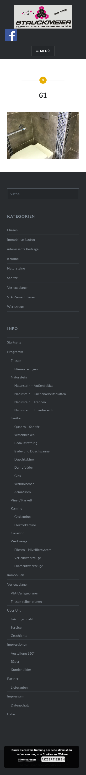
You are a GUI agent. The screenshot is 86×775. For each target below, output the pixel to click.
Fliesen (12, 230)
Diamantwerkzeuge (28, 566)
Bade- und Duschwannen (32, 451)
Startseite (14, 342)
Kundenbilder (21, 669)
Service (16, 627)
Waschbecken (24, 435)
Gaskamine (22, 517)
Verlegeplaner (17, 287)
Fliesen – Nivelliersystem (32, 550)
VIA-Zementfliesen (21, 297)
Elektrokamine (25, 525)
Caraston (17, 533)
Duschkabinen (25, 459)
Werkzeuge (15, 306)
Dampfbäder (23, 467)
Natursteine (16, 268)
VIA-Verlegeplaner (24, 593)
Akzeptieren (53, 759)
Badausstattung (25, 443)
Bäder (15, 661)
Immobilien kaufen (21, 239)
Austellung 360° (23, 653)
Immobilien (15, 575)
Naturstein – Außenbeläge (33, 385)
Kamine (13, 259)
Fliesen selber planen (26, 601)
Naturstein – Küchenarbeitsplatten (40, 394)
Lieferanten (19, 687)
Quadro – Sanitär (27, 427)
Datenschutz (20, 705)
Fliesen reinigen (26, 369)
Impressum (15, 696)
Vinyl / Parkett (21, 500)
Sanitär (12, 278)
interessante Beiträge (22, 249)
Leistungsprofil (22, 619)
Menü (45, 51)
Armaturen (22, 492)
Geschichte (19, 635)
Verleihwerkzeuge (27, 558)
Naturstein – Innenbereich (33, 410)
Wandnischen (24, 484)
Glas (17, 476)
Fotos (11, 714)
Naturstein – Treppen (30, 402)
